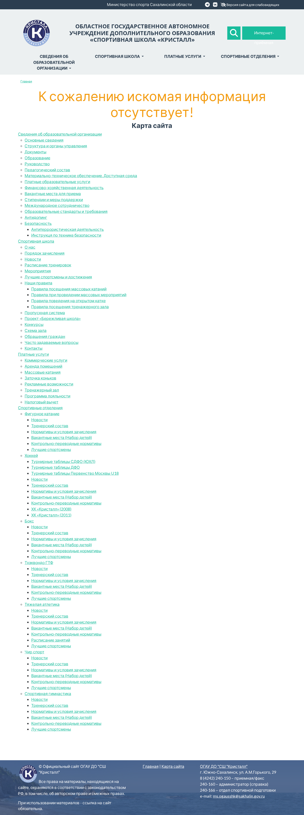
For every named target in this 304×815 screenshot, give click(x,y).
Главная (26, 81)
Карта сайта (173, 766)
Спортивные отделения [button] (248, 56)
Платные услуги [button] (183, 56)
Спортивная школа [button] (118, 56)
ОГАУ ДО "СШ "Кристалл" (224, 766)
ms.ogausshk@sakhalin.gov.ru (239, 796)
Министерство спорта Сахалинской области (149, 4)
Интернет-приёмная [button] (264, 35)
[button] (234, 33)
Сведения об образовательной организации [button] (54, 62)
